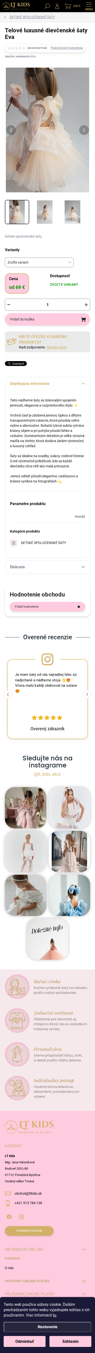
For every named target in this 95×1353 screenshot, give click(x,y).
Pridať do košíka (22, 319)
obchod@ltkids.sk (28, 1193)
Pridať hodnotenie (26, 606)
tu (54, 1315)
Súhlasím (70, 1341)
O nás (9, 1268)
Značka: (20, 56)
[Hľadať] (47, 6)
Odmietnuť (24, 1341)
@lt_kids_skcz (47, 774)
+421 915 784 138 (28, 1203)
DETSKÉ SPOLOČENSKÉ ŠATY (43, 543)
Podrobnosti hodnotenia (67, 48)
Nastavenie (47, 1327)
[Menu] (89, 6)
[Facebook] (9, 1216)
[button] (87, 694)
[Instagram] (21, 1216)
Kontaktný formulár (29, 1230)
